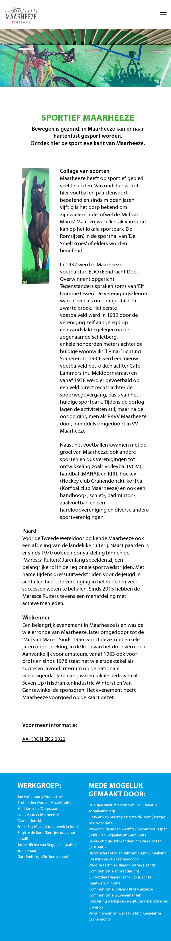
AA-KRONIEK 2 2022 (43, 739)
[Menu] (163, 14)
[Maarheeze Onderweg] (22, 14)
